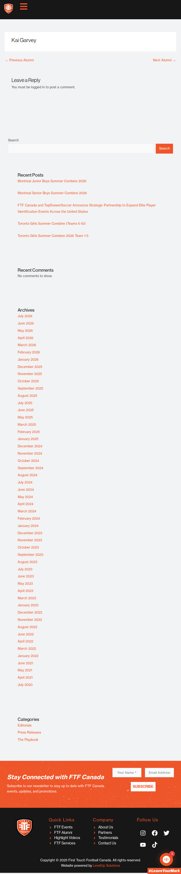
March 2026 (27, 345)
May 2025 (25, 417)
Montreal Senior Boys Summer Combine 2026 (52, 193)
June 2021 (25, 663)
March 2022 (27, 648)
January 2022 (28, 656)
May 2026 (25, 331)
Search (13, 140)
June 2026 (26, 323)
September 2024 (30, 468)
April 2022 (25, 641)
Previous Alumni (19, 60)
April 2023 (25, 591)
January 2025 (28, 439)
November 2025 (30, 374)
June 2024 (26, 489)
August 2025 (27, 396)
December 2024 (30, 446)
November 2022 (30, 620)
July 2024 (25, 482)
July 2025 (25, 403)
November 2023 (30, 540)
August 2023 (27, 562)
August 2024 (27, 475)
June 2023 (26, 576)
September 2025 (30, 388)
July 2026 (25, 316)
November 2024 (30, 453)
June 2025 (26, 410)
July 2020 (25, 685)
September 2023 (30, 555)
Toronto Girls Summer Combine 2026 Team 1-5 (53, 236)
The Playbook (28, 740)
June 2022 (26, 634)
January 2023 (28, 605)
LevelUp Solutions (106, 865)
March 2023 (27, 598)
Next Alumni (164, 60)
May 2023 (25, 583)
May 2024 (25, 497)
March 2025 (27, 424)
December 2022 (30, 612)
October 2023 (28, 547)
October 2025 (28, 381)
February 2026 (29, 352)
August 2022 (27, 627)
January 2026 (28, 359)
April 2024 (25, 504)
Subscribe (143, 786)
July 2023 (25, 569)
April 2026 (25, 338)
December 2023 (30, 533)
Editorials (25, 725)
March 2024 (27, 511)
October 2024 (28, 461)
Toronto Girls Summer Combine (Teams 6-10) (52, 223)
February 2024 (29, 518)
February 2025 (29, 432)
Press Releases (29, 732)
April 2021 (25, 677)
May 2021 (25, 670)
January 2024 (28, 526)
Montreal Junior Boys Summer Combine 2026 (52, 181)
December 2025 (30, 367)
